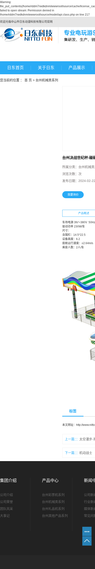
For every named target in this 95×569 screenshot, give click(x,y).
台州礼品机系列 (53, 509)
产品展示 (76, 67)
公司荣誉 (6, 502)
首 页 (28, 80)
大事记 (5, 515)
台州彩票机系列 (53, 495)
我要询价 (73, 194)
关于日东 (46, 67)
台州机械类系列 (47, 80)
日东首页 (15, 67)
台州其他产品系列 (55, 515)
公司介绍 (6, 495)
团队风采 (6, 509)
